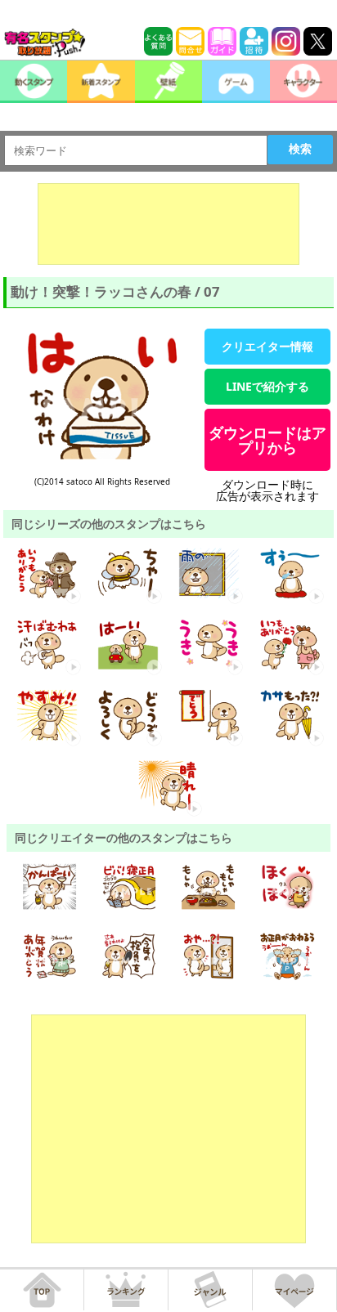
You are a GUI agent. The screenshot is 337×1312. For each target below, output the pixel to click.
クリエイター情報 (267, 346)
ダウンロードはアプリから (267, 440)
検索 (300, 148)
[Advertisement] (168, 224)
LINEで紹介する (267, 386)
